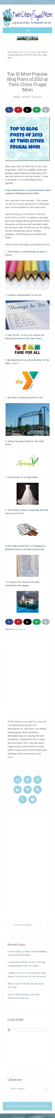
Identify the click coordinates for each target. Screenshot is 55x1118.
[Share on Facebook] (9, 110)
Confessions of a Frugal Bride (22, 477)
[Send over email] (37, 110)
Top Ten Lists (20, 629)
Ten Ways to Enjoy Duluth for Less (25, 397)
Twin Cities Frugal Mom (27, 38)
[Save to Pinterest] (18, 110)
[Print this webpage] (46, 110)
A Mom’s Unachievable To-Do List (24, 295)
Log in (45, 1106)
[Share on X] (27, 110)
